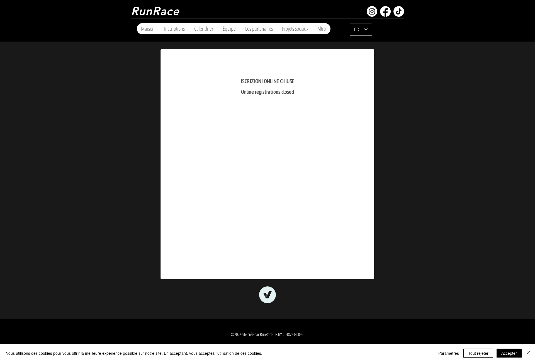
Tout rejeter (478, 353)
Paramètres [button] (448, 353)
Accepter (509, 353)
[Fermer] (528, 353)
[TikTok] (398, 11)
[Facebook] (385, 11)
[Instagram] (372, 11)
